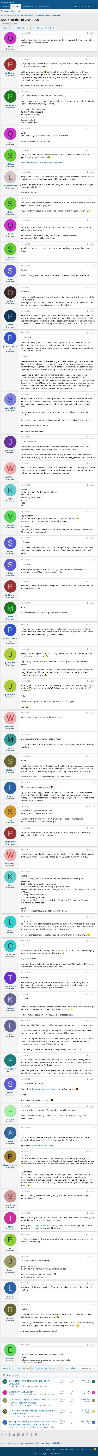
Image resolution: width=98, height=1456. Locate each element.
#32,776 (92, 713)
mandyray (7, 23)
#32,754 (92, 128)
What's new (28, 6)
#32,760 (92, 266)
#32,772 (92, 603)
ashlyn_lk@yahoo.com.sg (42, 1145)
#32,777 (92, 734)
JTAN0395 (12, 1405)
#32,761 (92, 287)
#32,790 (92, 1079)
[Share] (87, 33)
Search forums (16, 11)
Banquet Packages (34, 1416)
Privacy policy (75, 1449)
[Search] (94, 6)
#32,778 (92, 756)
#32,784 (92, 917)
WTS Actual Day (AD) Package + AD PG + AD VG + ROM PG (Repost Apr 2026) (33, 1401)
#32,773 (92, 625)
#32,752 (92, 59)
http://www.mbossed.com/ (42, 1089)
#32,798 (92, 1283)
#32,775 (92, 681)
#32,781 (92, 828)
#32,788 (92, 1021)
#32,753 (92, 91)
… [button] (14, 28)
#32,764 (92, 394)
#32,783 (92, 871)
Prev (6, 28)
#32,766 (92, 463)
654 (18, 28)
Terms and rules (62, 1449)
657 (33, 28)
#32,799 (92, 1304)
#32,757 (92, 198)
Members (43, 6)
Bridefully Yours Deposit (21, 1391)
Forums (16, 6)
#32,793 (92, 1151)
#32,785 (92, 941)
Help (84, 1449)
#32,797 (92, 1256)
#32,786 (92, 972)
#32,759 (92, 244)
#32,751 (92, 33)
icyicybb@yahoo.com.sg (46, 1225)
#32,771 (92, 581)
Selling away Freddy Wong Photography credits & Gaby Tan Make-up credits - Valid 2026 (33, 1423)
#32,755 (92, 150)
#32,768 (92, 511)
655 (23, 28)
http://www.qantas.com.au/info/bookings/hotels (42, 162)
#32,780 (92, 806)
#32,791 (92, 1106)
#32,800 (92, 1345)
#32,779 (92, 783)
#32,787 (92, 994)
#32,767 (92, 485)
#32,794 (92, 1191)
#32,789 (92, 1055)
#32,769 (92, 538)
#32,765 (92, 437)
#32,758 (92, 220)
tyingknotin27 (14, 1394)
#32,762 (92, 311)
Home (6, 6)
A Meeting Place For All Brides (36, 1386)
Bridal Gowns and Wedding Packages (42, 1394)
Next (52, 28)
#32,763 (92, 333)
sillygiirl (87, 1412)
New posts (5, 11)
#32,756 (92, 172)
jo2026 (11, 1427)
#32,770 (92, 559)
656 (28, 28)
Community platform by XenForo (49, 1454)
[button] (35, 6)
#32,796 (92, 1235)
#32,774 (92, 649)
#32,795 (92, 1213)
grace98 (12, 1386)
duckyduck (12, 1416)
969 (46, 28)
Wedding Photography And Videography (40, 1427)
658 (37, 28)
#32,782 (92, 850)
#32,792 (92, 1128)
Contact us (50, 1449)
